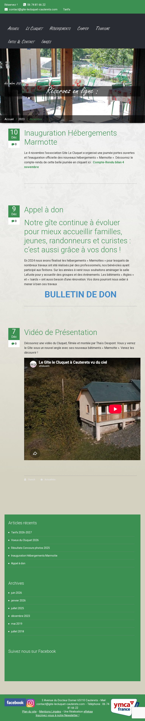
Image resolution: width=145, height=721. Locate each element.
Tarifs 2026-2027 (21, 532)
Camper (83, 28)
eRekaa (88, 711)
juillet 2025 (17, 608)
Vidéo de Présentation (60, 332)
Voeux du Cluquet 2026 (25, 540)
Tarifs (66, 9)
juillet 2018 (17, 631)
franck (31, 187)
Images (46, 42)
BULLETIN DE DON (80, 294)
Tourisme (103, 28)
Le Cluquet (34, 28)
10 (14, 134)
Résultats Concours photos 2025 (30, 547)
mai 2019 (16, 623)
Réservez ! (11, 4)
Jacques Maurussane (39, 310)
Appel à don (43, 209)
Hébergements (60, 28)
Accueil (13, 28)
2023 (22, 119)
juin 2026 (16, 592)
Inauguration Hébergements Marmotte (34, 555)
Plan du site (29, 711)
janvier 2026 (18, 600)
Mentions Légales (50, 711)
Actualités (50, 187)
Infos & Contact (21, 42)
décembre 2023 (20, 615)
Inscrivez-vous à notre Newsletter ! (57, 715)
